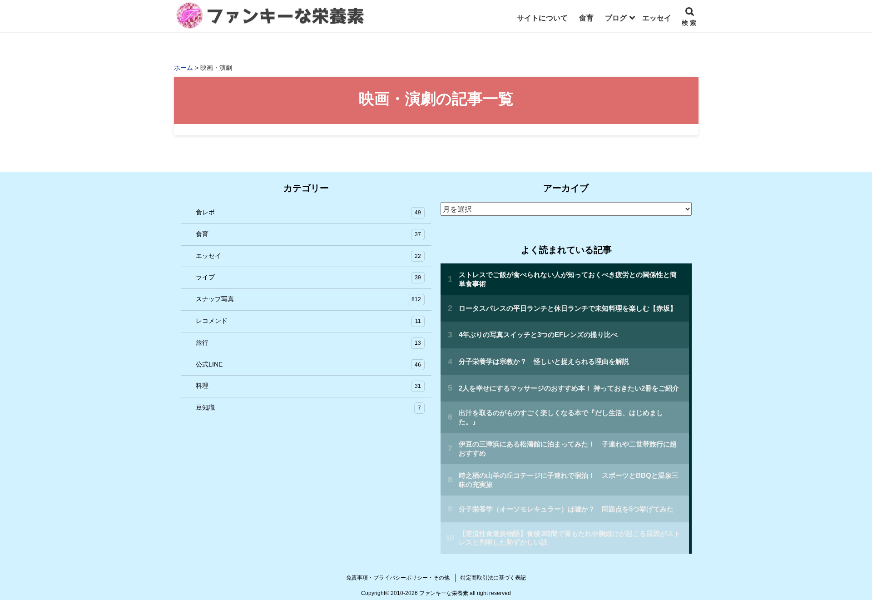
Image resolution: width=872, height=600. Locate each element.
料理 (308, 385)
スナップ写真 (308, 298)
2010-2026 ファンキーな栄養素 (429, 593)
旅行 (308, 342)
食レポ (308, 212)
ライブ (308, 277)
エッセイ (308, 255)
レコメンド (308, 320)
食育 (308, 234)
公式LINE (308, 364)
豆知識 (308, 407)
